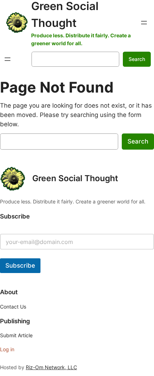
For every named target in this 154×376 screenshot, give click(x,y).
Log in (7, 349)
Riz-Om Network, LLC (51, 367)
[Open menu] (144, 22)
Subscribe (20, 265)
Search (137, 59)
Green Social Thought (75, 178)
